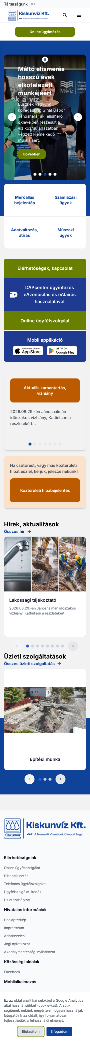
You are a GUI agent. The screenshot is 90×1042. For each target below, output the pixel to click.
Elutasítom (31, 1031)
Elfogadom (59, 1031)
